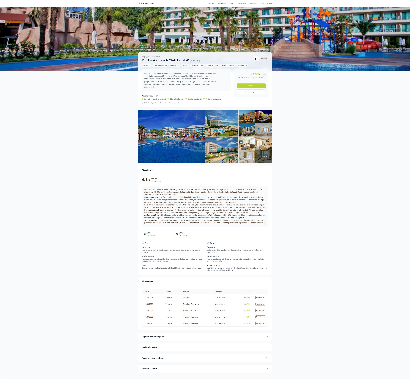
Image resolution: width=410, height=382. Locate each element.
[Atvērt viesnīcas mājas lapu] (153, 87)
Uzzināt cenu (260, 298)
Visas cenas (251, 86)
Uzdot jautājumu (251, 92)
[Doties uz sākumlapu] (146, 3)
